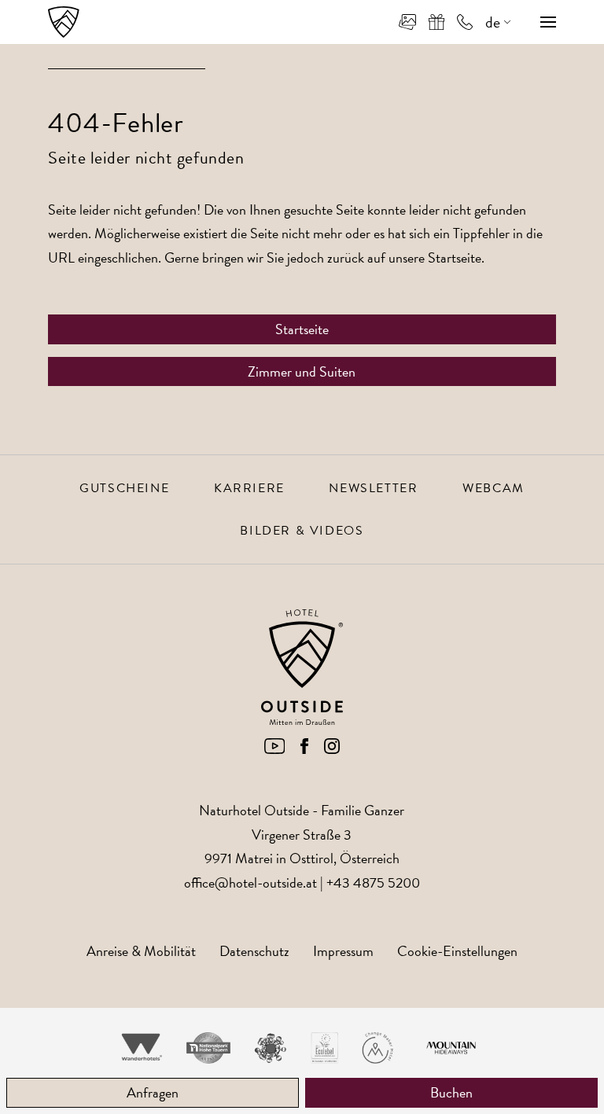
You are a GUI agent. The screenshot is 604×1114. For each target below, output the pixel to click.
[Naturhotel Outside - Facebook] (304, 748)
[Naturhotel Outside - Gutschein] (436, 22)
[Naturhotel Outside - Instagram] (332, 748)
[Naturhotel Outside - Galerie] (407, 22)
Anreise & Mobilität (141, 950)
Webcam (493, 488)
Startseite (302, 329)
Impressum (343, 950)
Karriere (249, 488)
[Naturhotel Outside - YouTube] (274, 748)
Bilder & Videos (301, 530)
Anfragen (153, 1092)
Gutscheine (124, 488)
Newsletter (373, 488)
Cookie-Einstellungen (457, 950)
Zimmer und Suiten (301, 371)
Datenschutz (254, 950)
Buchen (451, 1092)
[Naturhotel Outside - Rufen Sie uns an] (465, 22)
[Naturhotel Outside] (63, 22)
